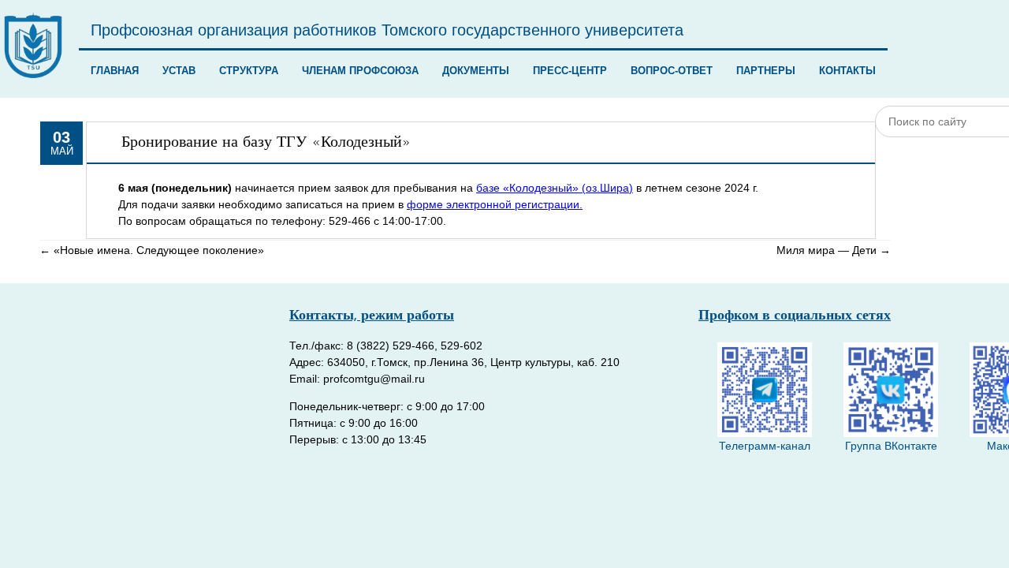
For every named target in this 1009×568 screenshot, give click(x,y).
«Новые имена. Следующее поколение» (151, 250)
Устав (178, 71)
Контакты (847, 71)
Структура (248, 71)
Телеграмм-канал (764, 445)
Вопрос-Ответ (672, 71)
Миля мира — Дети (833, 250)
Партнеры (765, 71)
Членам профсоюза (360, 71)
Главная (115, 71)
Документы (475, 71)
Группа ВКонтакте (891, 445)
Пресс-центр (570, 71)
